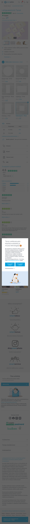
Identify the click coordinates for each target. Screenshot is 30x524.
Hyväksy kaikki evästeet (10, 264)
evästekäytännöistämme (14, 260)
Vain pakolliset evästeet (20, 264)
